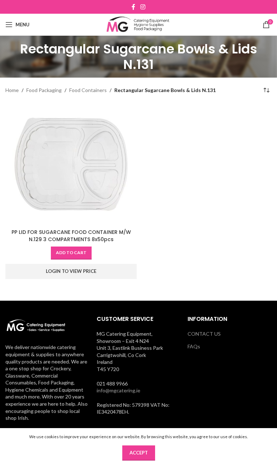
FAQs (194, 346)
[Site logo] (138, 24)
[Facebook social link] (133, 6)
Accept (138, 453)
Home (12, 90)
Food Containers (88, 90)
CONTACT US (204, 334)
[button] (71, 253)
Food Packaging (44, 90)
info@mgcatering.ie (118, 390)
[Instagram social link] (143, 6)
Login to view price (71, 271)
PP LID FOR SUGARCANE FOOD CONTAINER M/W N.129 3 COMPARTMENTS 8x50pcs (71, 235)
